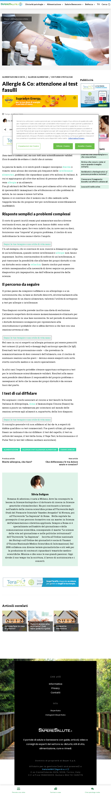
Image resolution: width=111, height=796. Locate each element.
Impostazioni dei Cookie (28, 146)
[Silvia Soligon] (5, 121)
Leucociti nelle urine (90, 187)
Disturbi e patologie (62, 77)
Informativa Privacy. (76, 138)
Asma (32, 403)
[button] (106, 4)
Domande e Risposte (14, 621)
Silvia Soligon (40, 494)
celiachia (35, 264)
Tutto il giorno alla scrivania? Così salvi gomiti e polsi (40, 626)
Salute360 (48, 769)
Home (6, 19)
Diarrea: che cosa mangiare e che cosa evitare (94, 155)
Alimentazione (11, 450)
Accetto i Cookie (84, 146)
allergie (60, 252)
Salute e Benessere (39, 619)
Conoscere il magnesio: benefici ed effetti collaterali (94, 180)
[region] (55, 134)
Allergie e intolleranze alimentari (39, 450)
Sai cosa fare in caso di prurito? (15, 627)
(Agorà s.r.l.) (61, 769)
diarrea (67, 166)
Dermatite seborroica (61, 627)
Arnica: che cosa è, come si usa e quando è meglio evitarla (93, 164)
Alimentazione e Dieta (19, 19)
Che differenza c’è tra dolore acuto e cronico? (62, 463)
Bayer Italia (56, 710)
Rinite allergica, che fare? (17, 461)
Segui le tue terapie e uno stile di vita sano (27, 244)
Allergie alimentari (38, 77)
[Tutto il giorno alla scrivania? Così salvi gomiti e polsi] (40, 621)
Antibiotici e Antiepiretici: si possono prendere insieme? (94, 173)
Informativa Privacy (55, 686)
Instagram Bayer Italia (55, 715)
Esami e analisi (68, 450)
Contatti (55, 692)
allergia (12, 182)
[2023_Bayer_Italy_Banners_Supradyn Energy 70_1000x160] (40, 101)
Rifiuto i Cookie (63, 146)
